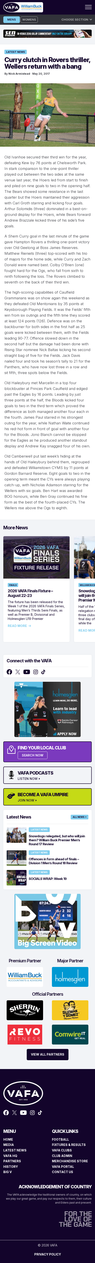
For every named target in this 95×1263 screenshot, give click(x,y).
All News (78, 817)
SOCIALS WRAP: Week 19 (47, 879)
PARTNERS (12, 1161)
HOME (8, 1139)
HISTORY (10, 1166)
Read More (17, 626)
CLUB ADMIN (62, 1156)
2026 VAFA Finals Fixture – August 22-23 (30, 593)
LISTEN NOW (28, 779)
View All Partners (47, 1054)
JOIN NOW (26, 800)
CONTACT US (62, 1172)
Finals (13, 585)
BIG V (7, 1172)
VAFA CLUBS (62, 1150)
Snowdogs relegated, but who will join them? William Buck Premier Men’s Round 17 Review (57, 840)
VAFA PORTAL (63, 1166)
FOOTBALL (60, 1139)
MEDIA (8, 1145)
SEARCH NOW (32, 755)
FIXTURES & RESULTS (69, 1145)
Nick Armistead (19, 73)
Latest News (15, 51)
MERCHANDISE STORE (70, 1161)
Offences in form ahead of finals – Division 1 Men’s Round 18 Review (54, 861)
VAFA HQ (10, 1156)
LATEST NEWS (15, 1150)
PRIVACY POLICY (47, 1254)
